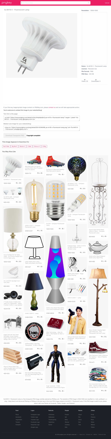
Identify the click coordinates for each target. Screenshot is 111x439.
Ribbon (93, 424)
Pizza (17, 414)
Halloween (51, 417)
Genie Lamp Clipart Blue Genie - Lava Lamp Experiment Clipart (55, 308)
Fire (79, 417)
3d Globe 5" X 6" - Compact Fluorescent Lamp (76, 184)
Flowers (93, 417)
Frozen (67, 414)
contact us (51, 107)
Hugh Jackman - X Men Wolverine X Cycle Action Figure (55, 386)
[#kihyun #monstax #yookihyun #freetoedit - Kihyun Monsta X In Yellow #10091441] (77, 320)
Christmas (51, 414)
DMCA (95, 434)
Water (92, 422)
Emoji (92, 414)
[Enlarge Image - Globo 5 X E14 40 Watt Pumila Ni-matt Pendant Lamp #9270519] (77, 234)
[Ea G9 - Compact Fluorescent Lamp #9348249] (77, 203)
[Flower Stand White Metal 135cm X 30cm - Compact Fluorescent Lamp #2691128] (98, 191)
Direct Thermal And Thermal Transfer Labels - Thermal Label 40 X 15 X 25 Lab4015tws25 (77, 359)
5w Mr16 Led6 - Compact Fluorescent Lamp (11, 197)
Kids (66, 427)
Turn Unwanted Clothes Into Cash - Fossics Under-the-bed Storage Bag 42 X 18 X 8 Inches (98, 385)
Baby (66, 419)
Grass (80, 419)
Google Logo (34, 427)
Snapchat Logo (35, 424)
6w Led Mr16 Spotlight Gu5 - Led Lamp (12, 281)
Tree (79, 424)
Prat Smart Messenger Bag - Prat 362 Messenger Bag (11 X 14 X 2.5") (34, 374)
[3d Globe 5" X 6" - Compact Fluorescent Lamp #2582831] (77, 168)
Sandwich (18, 417)
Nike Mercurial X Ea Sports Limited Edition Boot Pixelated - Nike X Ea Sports (34, 168)
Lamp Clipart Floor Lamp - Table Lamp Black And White (33, 262)
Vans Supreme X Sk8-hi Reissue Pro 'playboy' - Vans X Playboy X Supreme (98, 357)
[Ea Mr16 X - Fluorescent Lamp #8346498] (13, 166)
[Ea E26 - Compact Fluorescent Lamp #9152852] (55, 200)
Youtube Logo (35, 419)
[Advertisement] (42, 91)
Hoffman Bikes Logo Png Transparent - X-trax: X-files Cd (34, 344)
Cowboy (67, 424)
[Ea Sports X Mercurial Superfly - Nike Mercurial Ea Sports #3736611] (55, 161)
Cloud (80, 414)
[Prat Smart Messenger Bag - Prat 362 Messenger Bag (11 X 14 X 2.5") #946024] (34, 362)
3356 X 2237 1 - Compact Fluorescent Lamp (32, 226)
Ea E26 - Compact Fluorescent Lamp (55, 224)
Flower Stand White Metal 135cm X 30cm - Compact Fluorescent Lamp (96, 231)
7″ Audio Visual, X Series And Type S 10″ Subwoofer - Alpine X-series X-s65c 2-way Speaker (13, 303)
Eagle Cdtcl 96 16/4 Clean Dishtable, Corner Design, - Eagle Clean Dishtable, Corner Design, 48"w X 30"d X (12, 337)
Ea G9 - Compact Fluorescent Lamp (76, 215)
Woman (67, 422)
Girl (66, 417)
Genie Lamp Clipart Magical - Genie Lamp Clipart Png (97, 256)
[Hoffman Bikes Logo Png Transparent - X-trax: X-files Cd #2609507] (34, 331)
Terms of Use (102, 434)
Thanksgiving (52, 419)
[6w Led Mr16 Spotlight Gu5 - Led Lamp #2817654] (13, 272)
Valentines (51, 422)
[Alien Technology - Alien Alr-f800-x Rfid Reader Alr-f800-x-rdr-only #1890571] (55, 324)
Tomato (18, 422)
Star (79, 422)
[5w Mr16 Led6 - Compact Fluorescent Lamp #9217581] (13, 191)
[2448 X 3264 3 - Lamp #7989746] (34, 291)
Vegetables (19, 419)
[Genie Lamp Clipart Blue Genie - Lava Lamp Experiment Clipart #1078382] (55, 269)
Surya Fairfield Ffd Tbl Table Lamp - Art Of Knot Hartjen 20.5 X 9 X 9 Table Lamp (13, 256)
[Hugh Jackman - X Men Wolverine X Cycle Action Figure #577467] (55, 363)
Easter (50, 424)
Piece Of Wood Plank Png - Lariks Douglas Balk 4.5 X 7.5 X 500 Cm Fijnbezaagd (13, 368)
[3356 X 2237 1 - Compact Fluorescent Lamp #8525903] (34, 200)
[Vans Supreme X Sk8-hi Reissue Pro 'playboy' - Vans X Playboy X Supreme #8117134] (98, 347)
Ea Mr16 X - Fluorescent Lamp (12, 179)
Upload (107, 3)
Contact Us (89, 434)
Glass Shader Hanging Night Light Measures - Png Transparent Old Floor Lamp (97, 331)
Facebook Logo (35, 422)
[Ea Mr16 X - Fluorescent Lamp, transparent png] (41, 45)
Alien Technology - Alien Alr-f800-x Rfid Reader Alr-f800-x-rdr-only (55, 333)
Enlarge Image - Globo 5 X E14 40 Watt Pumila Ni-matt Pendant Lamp (77, 247)
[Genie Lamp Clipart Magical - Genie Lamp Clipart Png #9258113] (98, 248)
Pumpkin (18, 424)
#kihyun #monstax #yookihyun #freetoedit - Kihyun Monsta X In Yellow (77, 338)
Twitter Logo (34, 417)
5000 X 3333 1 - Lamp (74, 297)
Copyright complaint (33, 135)
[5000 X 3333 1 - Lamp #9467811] (77, 289)
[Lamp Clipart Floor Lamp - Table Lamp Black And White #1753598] (34, 247)
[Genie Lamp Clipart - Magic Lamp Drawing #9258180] (77, 264)
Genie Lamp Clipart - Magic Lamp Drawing (76, 274)
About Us (82, 434)
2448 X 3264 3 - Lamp (31, 313)
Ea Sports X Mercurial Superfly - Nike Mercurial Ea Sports (55, 170)
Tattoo (93, 427)
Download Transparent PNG (15, 135)
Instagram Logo (35, 414)
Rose (92, 419)
